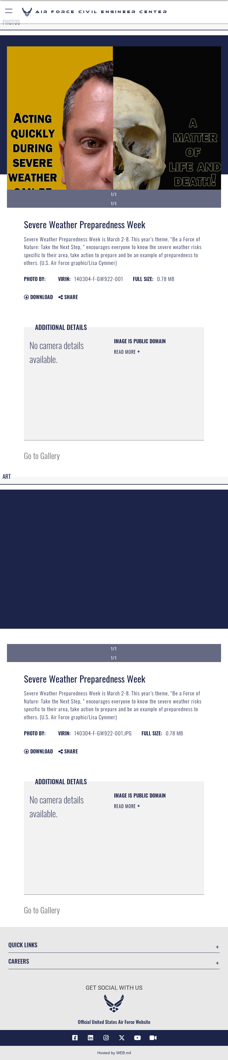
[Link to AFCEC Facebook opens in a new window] (75, 1038)
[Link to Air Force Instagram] (106, 1038)
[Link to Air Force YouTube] (137, 1038)
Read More (125, 352)
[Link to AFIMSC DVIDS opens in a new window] (153, 1038)
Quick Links (22, 944)
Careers (18, 961)
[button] (9, 12)
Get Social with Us (114, 987)
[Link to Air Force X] (122, 1038)
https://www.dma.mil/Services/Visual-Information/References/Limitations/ (148, 422)
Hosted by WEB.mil (114, 1053)
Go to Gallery (42, 455)
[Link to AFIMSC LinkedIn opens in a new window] (90, 1038)
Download (41, 296)
